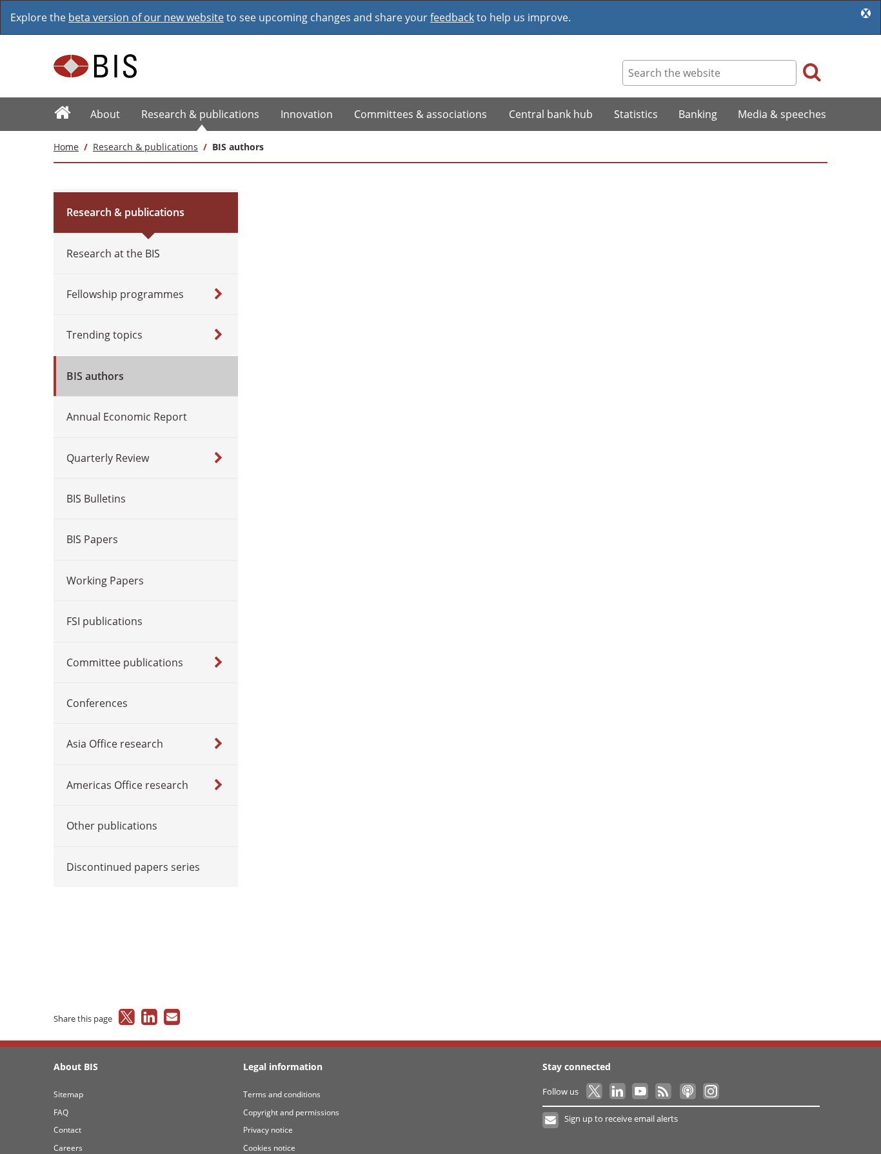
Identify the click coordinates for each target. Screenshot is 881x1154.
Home (66, 147)
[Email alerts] (551, 1120)
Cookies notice (269, 1147)
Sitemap (68, 1094)
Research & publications (145, 147)
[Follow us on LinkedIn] (618, 1091)
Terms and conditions (282, 1094)
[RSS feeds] (664, 1091)
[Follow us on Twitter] (595, 1091)
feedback (452, 17)
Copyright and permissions (291, 1112)
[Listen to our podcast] (687, 1091)
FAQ (61, 1112)
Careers (68, 1147)
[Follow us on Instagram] (710, 1091)
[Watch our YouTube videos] (641, 1091)
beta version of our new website (146, 17)
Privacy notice (268, 1129)
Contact (67, 1129)
